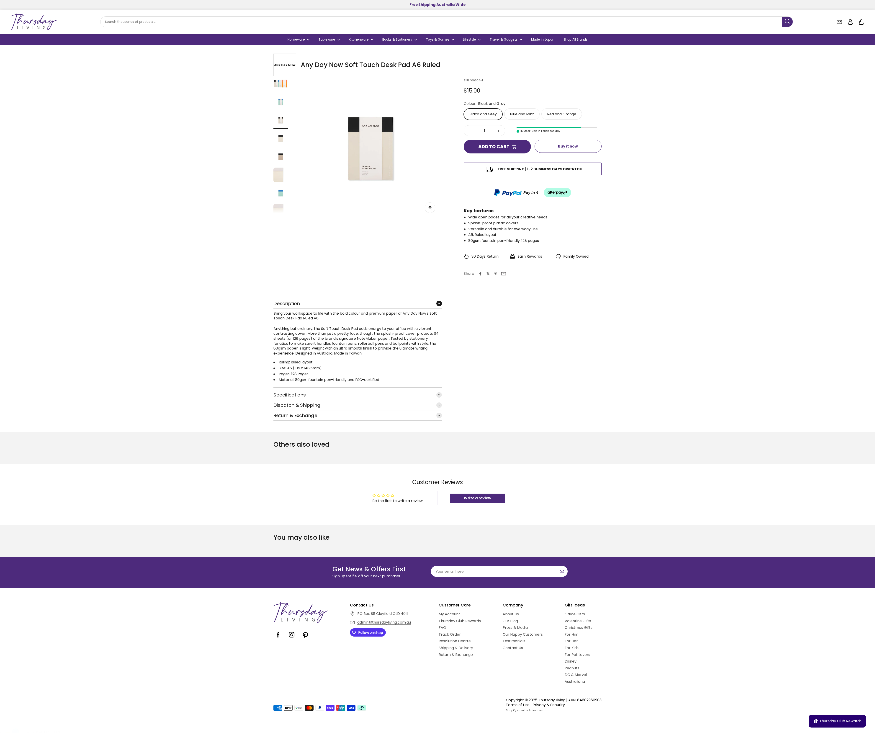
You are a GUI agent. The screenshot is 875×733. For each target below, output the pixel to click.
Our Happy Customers (523, 634)
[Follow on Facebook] (278, 638)
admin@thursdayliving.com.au (384, 622)
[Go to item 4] (280, 139)
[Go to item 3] (280, 121)
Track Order (450, 634)
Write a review (477, 498)
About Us (511, 614)
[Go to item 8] (280, 212)
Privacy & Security (549, 704)
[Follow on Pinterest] (305, 638)
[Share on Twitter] (488, 273)
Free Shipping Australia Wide (437, 4)
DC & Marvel (576, 674)
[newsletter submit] (562, 571)
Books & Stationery (397, 39)
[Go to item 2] (280, 103)
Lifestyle (469, 39)
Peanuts (572, 668)
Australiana (575, 681)
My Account (449, 614)
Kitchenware (359, 39)
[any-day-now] (284, 65)
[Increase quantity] (498, 131)
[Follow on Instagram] (291, 638)
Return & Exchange (456, 654)
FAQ (442, 627)
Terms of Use (518, 704)
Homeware (296, 39)
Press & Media (515, 627)
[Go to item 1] (280, 84)
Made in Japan (542, 39)
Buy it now (568, 146)
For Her (571, 641)
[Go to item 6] (280, 176)
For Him (571, 634)
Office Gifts (575, 614)
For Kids (572, 647)
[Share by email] (503, 273)
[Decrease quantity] (470, 131)
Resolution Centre (455, 641)
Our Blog (510, 621)
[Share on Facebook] (480, 273)
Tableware (327, 39)
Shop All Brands (575, 39)
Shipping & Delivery (456, 647)
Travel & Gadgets (503, 39)
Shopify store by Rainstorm (524, 710)
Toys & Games (437, 39)
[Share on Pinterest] (496, 273)
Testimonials (514, 641)
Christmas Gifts (578, 627)
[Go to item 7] (280, 194)
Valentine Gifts (578, 621)
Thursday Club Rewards (460, 621)
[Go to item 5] (280, 157)
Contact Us (513, 647)
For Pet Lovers (577, 654)
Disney (570, 661)
